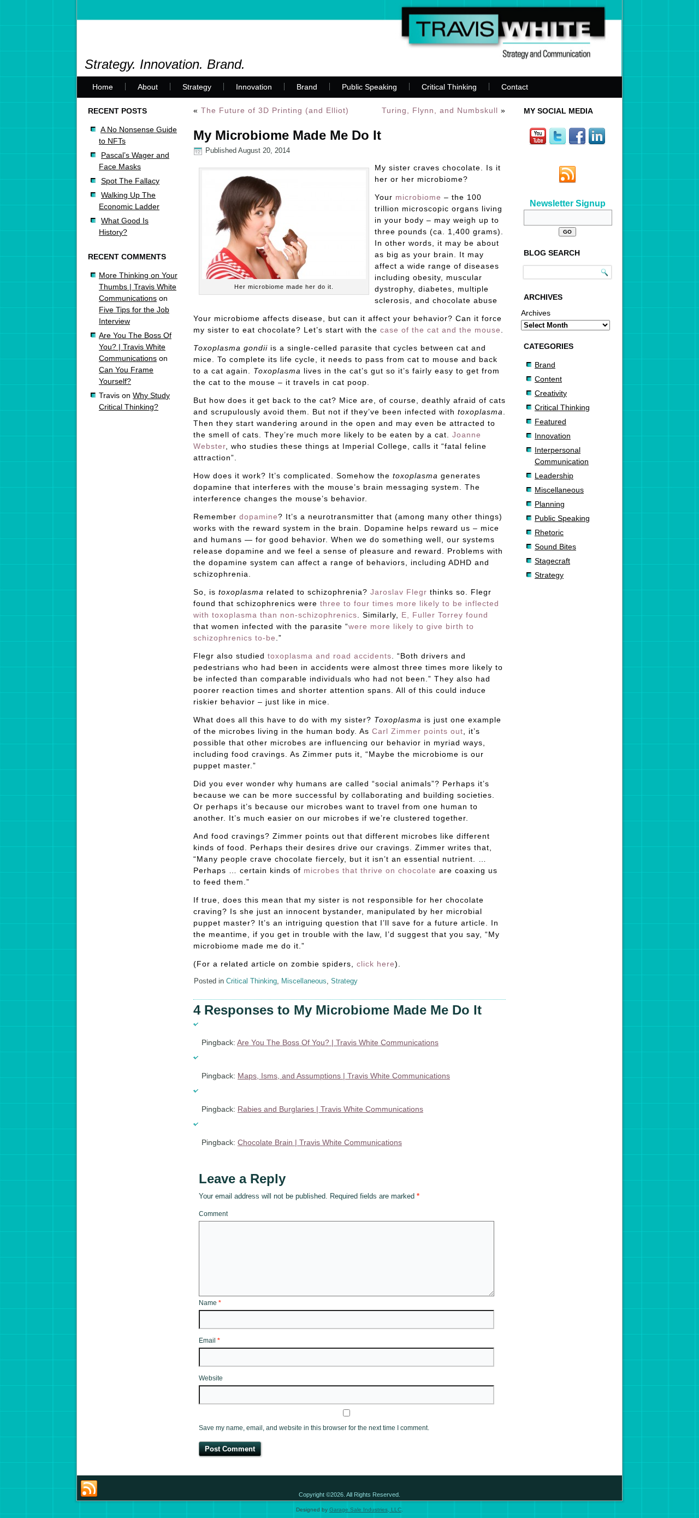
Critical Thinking (449, 86)
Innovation (254, 86)
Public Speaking (369, 86)
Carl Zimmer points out (417, 731)
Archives (535, 313)
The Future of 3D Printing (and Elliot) (275, 110)
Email (209, 1340)
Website (211, 1378)
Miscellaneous (304, 981)
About (148, 86)
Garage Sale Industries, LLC (365, 1510)
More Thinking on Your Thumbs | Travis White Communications (138, 287)
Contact (514, 86)
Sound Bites (555, 546)
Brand (307, 86)
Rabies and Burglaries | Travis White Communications (330, 1109)
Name (210, 1303)
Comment (213, 1214)
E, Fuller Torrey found (444, 614)
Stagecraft (552, 560)
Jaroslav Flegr (398, 592)
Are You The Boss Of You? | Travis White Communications (135, 347)
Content (548, 379)
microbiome (418, 197)
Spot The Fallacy (130, 180)
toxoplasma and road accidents (330, 655)
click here (376, 963)
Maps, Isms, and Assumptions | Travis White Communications (344, 1075)
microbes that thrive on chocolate (370, 870)
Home (102, 86)
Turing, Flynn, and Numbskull (440, 110)
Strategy (196, 86)
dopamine (258, 516)
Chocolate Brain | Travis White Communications (320, 1142)
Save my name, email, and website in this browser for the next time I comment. (314, 1428)
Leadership (554, 475)
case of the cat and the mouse (440, 329)
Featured (550, 421)
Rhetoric (549, 532)
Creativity (551, 393)
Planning (550, 504)
